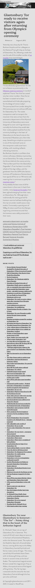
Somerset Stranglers (20, 190)
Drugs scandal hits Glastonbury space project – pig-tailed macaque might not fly (19, 290)
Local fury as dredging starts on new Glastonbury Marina (18, 497)
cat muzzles (24, 221)
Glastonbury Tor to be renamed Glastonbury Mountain (16, 501)
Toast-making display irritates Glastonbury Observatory (16, 437)
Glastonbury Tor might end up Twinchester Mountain (16, 455)
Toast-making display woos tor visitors (18, 448)
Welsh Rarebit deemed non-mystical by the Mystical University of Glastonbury (18, 405)
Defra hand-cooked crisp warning (17, 506)
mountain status (8, 182)
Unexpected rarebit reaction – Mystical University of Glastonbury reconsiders (18, 384)
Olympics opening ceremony (13, 91)
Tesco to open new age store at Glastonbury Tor (16, 487)
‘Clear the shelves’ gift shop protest (17, 450)
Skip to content (5, 1)
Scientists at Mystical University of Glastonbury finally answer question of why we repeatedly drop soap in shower (19, 285)
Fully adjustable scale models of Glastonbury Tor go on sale (16, 425)
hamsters (28, 229)
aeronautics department (11, 221)
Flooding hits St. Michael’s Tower (16, 504)
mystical (12, 231)
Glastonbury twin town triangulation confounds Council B (18, 459)
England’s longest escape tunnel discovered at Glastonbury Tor (16, 372)
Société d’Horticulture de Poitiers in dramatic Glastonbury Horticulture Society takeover (17, 464)
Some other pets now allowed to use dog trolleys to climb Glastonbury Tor (19, 397)
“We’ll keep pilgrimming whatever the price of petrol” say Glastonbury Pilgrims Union (19, 349)
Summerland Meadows (11, 239)
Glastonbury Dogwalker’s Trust (14, 229)
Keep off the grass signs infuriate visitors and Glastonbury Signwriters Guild (19, 479)
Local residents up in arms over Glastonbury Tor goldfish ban (16, 306)
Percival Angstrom (12, 277)
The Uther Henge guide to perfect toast (18, 357)
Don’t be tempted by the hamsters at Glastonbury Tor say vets (17, 388)
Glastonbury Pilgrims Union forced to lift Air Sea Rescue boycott (19, 392)
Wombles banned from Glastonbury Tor (19, 325)
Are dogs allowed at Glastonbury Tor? (18, 341)
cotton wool (7, 224)
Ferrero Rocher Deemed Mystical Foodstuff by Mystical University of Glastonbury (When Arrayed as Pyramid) (19, 269)
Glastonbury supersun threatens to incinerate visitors (17, 360)
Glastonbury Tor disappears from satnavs (19, 452)
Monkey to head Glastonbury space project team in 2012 (17, 334)
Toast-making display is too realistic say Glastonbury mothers (19, 330)
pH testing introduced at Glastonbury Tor (19, 323)
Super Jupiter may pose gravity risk (17, 337)
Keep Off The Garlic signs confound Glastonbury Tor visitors (17, 368)
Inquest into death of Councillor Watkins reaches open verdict (19, 376)
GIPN (25, 226)
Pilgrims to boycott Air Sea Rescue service (19, 472)
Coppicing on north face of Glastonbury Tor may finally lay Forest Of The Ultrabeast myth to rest (17, 254)
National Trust (17, 234)
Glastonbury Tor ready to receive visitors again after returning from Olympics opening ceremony (19, 301)
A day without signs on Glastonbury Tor (19, 327)
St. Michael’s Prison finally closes (16, 494)
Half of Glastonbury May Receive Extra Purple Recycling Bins (18, 274)
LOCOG (6, 231)
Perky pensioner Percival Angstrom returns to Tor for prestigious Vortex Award (18, 414)
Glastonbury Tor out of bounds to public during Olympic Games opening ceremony (19, 315)
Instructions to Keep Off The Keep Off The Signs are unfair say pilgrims (19, 344)
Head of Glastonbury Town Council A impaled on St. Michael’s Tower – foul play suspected (19, 420)
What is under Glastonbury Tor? (16, 339)
